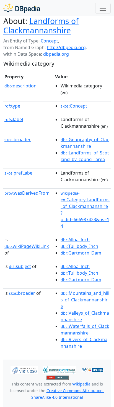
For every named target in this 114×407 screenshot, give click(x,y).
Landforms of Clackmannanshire (41, 26)
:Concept (74, 106)
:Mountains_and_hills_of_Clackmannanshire (85, 299)
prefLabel (18, 173)
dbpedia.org (56, 54)
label (13, 119)
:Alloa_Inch (75, 240)
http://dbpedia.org (66, 47)
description (20, 86)
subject (20, 266)
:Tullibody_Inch (79, 246)
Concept (49, 41)
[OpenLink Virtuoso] (24, 369)
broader (17, 139)
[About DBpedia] (21, 8)
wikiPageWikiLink (26, 246)
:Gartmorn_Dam (81, 253)
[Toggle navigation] (103, 8)
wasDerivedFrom (27, 193)
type (12, 106)
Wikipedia (81, 384)
